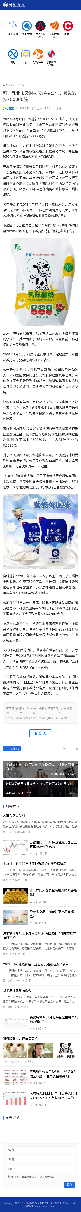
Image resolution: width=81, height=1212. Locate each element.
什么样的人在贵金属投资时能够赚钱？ (53, 892)
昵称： (12, 1149)
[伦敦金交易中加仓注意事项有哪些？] (15, 917)
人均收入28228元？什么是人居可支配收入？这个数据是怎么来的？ (53, 1095)
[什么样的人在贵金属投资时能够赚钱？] (15, 896)
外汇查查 (8, 108)
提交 (69, 1184)
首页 (5, 85)
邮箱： (12, 1159)
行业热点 (7, 980)
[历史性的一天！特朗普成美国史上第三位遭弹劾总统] (15, 848)
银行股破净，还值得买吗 (20, 1039)
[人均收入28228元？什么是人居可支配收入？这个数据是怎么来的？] (15, 1099)
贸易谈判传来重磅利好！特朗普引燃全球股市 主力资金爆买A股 (53, 1074)
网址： (12, 1169)
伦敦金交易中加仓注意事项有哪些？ (52, 914)
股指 (58, 108)
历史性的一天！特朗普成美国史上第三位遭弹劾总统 (53, 844)
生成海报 (13, 748)
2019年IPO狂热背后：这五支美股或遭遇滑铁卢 (36, 964)
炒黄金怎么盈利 (14, 816)
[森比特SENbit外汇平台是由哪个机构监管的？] (15, 1023)
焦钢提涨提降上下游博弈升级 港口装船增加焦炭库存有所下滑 (39, 935)
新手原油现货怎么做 (17, 991)
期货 (5, 880)
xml (55, 1206)
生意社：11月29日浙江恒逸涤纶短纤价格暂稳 (34, 864)
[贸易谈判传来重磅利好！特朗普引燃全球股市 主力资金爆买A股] (15, 1077)
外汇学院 (7, 832)
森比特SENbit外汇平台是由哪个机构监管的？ (54, 1019)
